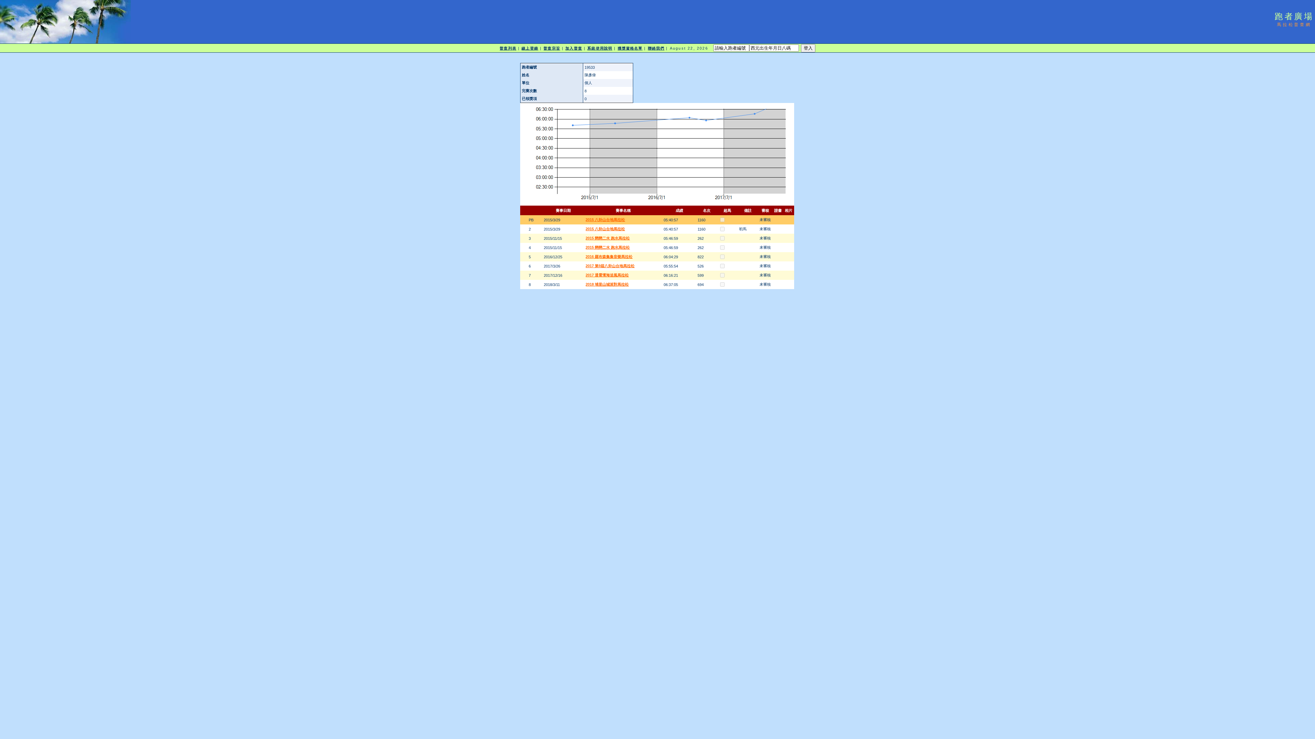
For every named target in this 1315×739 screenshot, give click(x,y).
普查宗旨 (551, 48)
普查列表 (508, 48)
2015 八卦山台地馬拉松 (605, 220)
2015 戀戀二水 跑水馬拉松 (608, 238)
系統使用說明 (599, 48)
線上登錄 (530, 48)
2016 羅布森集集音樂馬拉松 (609, 257)
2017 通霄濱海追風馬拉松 (607, 275)
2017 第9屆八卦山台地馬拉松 (610, 266)
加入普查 (573, 48)
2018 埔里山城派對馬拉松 (607, 284)
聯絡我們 (656, 48)
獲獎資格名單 (630, 48)
